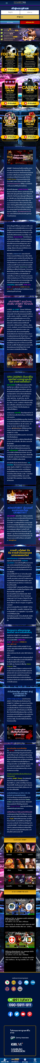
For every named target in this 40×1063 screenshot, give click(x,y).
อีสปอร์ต (30, 886)
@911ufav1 (15, 642)
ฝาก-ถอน (10, 22)
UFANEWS (15, 1062)
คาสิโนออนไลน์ (13, 450)
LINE (35, 1062)
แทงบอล (9, 854)
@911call (13, 644)
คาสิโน (20, 854)
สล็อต (9, 870)
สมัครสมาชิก (30, 22)
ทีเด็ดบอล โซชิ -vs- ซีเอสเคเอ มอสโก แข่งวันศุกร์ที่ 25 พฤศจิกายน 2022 (19, 919)
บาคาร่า (30, 854)
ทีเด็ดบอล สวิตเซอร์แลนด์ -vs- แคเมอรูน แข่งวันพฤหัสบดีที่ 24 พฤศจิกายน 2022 (19, 952)
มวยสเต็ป (30, 870)
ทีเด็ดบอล (25, 922)
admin (10, 922)
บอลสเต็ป (9, 886)
